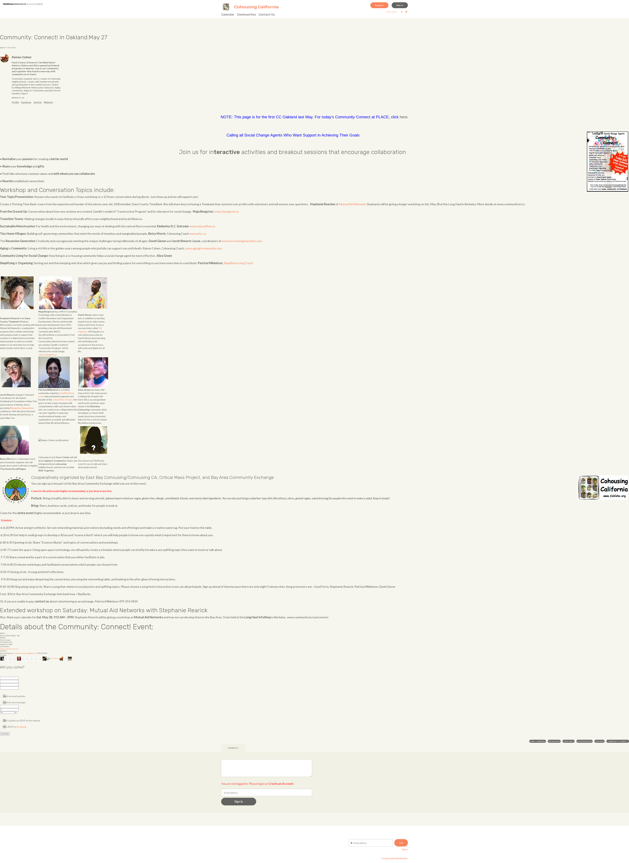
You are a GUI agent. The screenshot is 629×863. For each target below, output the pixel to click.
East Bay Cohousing (106, 477)
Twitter (37, 102)
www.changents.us (226, 211)
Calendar (227, 14)
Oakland (599, 741)
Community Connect (617, 741)
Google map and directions (9, 649)
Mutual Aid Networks (352, 204)
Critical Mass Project (62, 399)
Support (379, 5)
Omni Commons (537, 741)
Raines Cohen (21, 57)
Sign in (399, 5)
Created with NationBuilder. (394, 858)
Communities (246, 14)
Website (48, 102)
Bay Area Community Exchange (242, 477)
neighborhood (584, 741)
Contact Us (267, 14)
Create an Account (281, 783)
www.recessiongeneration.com (242, 241)
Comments (233, 748)
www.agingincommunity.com (203, 248)
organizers (554, 741)
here (403, 117)
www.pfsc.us (198, 233)
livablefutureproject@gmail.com (25, 653)
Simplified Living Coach (238, 263)
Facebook (26, 102)
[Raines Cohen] (4, 58)
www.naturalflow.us (202, 226)
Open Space (568, 741)
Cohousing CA (142, 477)
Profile (15, 102)
